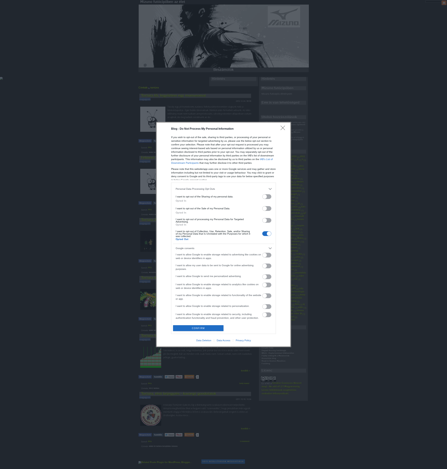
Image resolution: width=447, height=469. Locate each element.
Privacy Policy (243, 340)
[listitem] (223, 189)
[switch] (266, 196)
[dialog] (223, 234)
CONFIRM (198, 328)
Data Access (223, 340)
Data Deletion (203, 340)
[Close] (284, 129)
